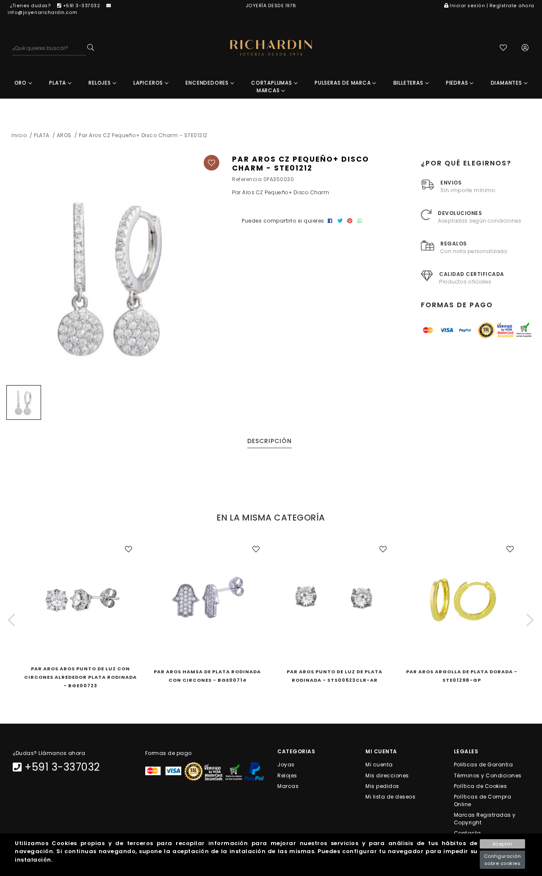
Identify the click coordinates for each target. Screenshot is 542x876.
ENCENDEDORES (207, 82)
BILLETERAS (409, 82)
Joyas (286, 764)
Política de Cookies (480, 785)
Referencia (247, 179)
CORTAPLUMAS (272, 82)
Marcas (288, 785)
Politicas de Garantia (483, 764)
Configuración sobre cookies (502, 860)
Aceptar (502, 843)
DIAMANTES (507, 82)
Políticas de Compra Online (483, 800)
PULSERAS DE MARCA (343, 82)
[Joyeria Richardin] (271, 48)
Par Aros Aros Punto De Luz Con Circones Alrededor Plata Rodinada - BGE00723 (80, 677)
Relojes (287, 775)
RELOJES (100, 82)
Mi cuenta (379, 764)
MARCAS (269, 90)
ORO (21, 82)
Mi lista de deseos (390, 796)
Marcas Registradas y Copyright (485, 818)
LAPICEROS (149, 82)
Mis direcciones (387, 775)
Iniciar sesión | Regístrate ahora (492, 6)
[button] (11, 619)
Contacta (467, 833)
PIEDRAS (458, 82)
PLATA (58, 82)
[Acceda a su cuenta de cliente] (525, 48)
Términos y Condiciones (488, 775)
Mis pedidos (382, 785)
